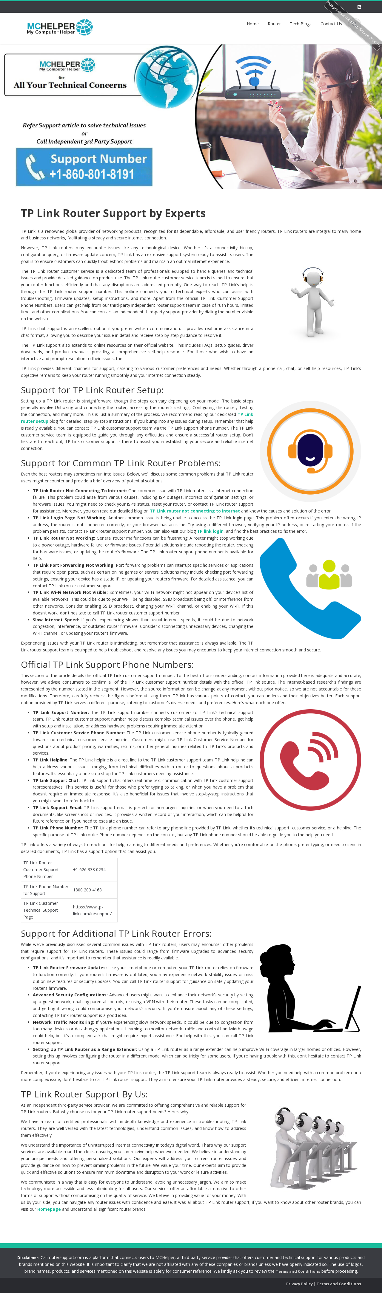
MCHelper (165, 1257)
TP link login (210, 531)
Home (253, 24)
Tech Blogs (301, 24)
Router (274, 24)
